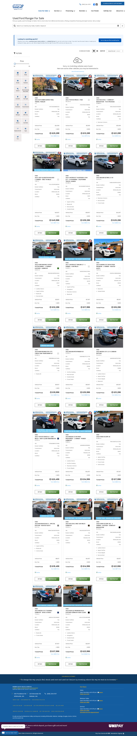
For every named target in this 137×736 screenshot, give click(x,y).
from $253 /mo (86, 310)
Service (57, 11)
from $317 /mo (117, 569)
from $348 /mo (85, 654)
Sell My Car (107, 11)
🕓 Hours (100, 692)
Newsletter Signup (116, 733)
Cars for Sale (43, 11)
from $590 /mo (85, 223)
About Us (119, 11)
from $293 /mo (55, 482)
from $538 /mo (86, 395)
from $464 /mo (116, 395)
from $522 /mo (86, 482)
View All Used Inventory (78, 71)
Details (40, 146)
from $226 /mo (116, 310)
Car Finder (95, 11)
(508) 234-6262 (84, 710)
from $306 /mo (116, 136)
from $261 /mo (55, 569)
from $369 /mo (55, 136)
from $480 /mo (55, 310)
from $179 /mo (86, 136)
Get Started (52, 146)
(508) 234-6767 (84, 694)
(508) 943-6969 (84, 702)
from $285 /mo (55, 395)
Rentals (82, 11)
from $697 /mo (55, 223)
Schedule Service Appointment (112, 3)
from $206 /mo (85, 569)
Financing (69, 11)
